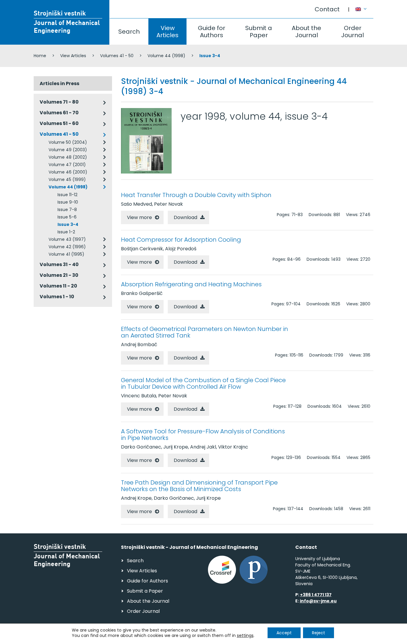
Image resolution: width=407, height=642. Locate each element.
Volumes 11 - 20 (58, 285)
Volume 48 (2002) (68, 157)
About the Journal (306, 31)
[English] (364, 6)
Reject (318, 633)
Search (129, 31)
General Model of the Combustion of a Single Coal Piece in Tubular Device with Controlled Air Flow (203, 383)
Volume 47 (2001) (67, 165)
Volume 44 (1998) (166, 56)
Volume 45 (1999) (67, 179)
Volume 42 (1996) (67, 247)
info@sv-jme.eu (318, 601)
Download (185, 217)
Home (40, 56)
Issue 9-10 (68, 202)
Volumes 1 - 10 (57, 296)
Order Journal (352, 31)
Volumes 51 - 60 (59, 123)
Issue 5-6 (67, 217)
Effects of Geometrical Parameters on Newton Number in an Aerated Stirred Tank (204, 332)
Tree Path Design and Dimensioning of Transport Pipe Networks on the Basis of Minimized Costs (199, 485)
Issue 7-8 (67, 210)
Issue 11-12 (67, 195)
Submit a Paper (258, 31)
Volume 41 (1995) (66, 254)
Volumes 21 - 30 (59, 275)
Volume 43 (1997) (67, 239)
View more (139, 217)
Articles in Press (59, 83)
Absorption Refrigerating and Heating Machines (191, 284)
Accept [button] (284, 633)
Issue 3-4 (68, 224)
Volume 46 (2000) (68, 172)
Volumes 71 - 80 (59, 102)
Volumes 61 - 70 (59, 112)
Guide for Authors (211, 31)
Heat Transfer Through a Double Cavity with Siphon (196, 195)
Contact (327, 9)
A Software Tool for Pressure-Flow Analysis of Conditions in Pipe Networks (203, 434)
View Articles (167, 31)
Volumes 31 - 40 (59, 264)
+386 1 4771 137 (316, 595)
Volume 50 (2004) (68, 142)
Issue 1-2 (66, 232)
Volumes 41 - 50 (116, 56)
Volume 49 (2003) (68, 150)
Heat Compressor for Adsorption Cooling (181, 239)
